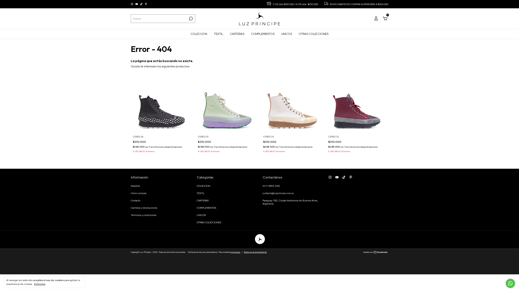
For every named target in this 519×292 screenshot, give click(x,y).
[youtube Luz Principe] (136, 4)
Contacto (135, 200)
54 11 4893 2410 (271, 186)
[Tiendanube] (375, 252)
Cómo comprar (139, 193)
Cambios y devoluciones (144, 207)
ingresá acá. (235, 252)
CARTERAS (237, 34)
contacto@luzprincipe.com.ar (278, 193)
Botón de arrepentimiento (255, 252)
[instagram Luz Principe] (132, 4)
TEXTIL (218, 34)
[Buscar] (190, 19)
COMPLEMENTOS (263, 34)
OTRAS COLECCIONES (313, 34)
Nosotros (135, 186)
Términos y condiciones (143, 215)
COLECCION (199, 34)
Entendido (39, 284)
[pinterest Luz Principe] (146, 4)
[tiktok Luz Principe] (141, 4)
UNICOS (286, 34)
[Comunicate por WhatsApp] (510, 283)
